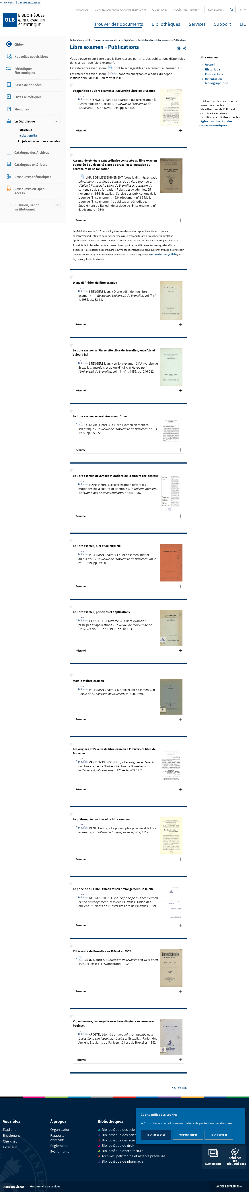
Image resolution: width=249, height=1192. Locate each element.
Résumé (81, 130)
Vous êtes (11, 1122)
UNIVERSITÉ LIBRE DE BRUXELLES (22, 2)
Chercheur (11, 1141)
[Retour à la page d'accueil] (31, 20)
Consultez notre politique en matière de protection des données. (188, 1123)
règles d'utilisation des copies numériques (215, 123)
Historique (212, 69)
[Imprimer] (179, 48)
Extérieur (10, 1147)
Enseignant (11, 1135)
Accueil (210, 64)
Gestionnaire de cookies (45, 1186)
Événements (59, 1151)
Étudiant (9, 1130)
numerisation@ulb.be (164, 254)
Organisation (60, 1130)
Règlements (59, 1146)
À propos (58, 1122)
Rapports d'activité (57, 1137)
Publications (214, 74)
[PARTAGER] (184, 48)
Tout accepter (156, 1135)
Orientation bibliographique (216, 81)
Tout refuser (218, 1135)
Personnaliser (187, 1135)
